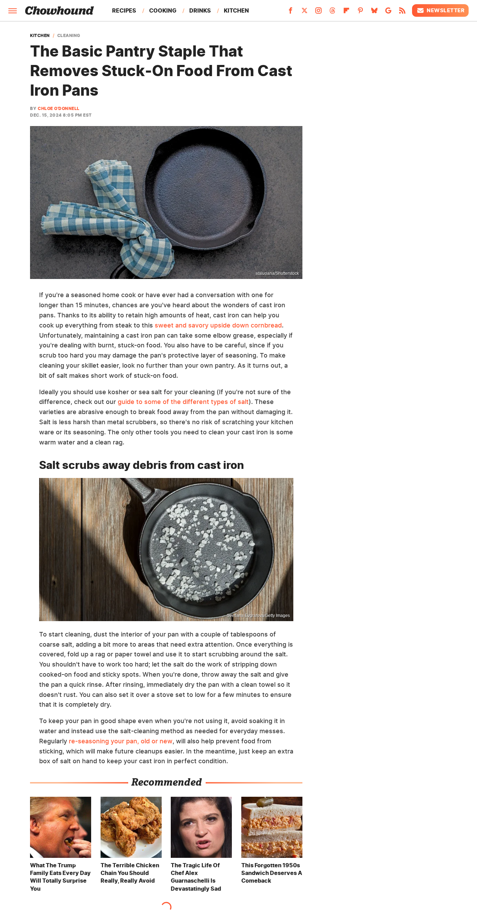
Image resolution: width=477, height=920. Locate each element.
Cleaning (68, 36)
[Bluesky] (374, 12)
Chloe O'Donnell (59, 108)
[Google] (388, 12)
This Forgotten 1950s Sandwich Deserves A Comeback (271, 873)
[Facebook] (290, 12)
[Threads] (332, 12)
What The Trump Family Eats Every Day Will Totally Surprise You (60, 877)
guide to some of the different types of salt (183, 401)
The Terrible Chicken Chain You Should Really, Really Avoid (130, 873)
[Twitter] (304, 12)
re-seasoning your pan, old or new (121, 741)
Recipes (124, 10)
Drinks (200, 10)
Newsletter (445, 10)
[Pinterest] (360, 12)
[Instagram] (318, 12)
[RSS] (402, 12)
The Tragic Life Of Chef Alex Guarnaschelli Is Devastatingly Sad (196, 877)
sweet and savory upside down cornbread (218, 325)
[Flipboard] (346, 12)
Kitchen (236, 10)
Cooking (162, 10)
